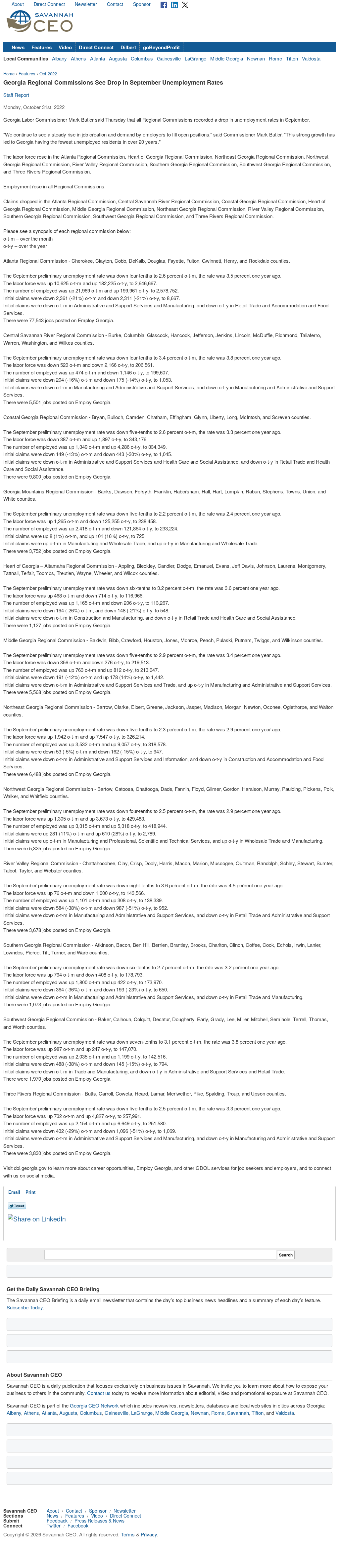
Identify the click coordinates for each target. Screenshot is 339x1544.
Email (14, 1192)
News (18, 47)
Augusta (118, 58)
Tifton (292, 58)
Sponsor (142, 4)
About (18, 4)
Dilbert (128, 47)
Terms (128, 1534)
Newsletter (86, 4)
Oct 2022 (48, 73)
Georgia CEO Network (94, 1405)
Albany (59, 58)
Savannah (238, 1412)
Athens (78, 58)
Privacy (149, 1534)
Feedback (57, 1520)
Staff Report (16, 94)
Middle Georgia (226, 58)
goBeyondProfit (161, 47)
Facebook (78, 1525)
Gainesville (169, 58)
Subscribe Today (25, 1307)
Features (41, 47)
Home (9, 73)
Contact (115, 4)
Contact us (99, 1392)
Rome (275, 58)
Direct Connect (49, 4)
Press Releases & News (99, 1520)
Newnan (256, 58)
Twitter (54, 1525)
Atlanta (97, 58)
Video (65, 47)
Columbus (142, 58)
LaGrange (195, 58)
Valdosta (311, 58)
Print (30, 1192)
